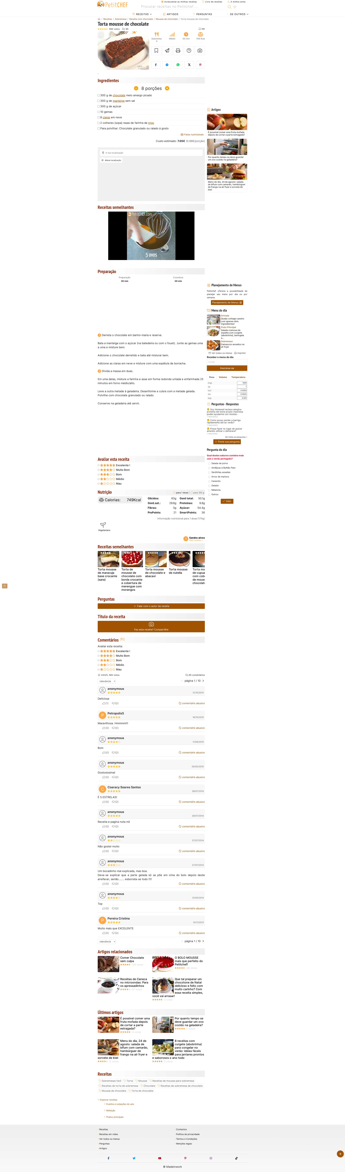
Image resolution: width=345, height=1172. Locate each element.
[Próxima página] (203, 680)
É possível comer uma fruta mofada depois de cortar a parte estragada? (135, 1023)
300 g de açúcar (110, 106)
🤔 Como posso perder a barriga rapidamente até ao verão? (224, 421)
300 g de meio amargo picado (126, 95)
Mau (118, 483)
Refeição (110, 1110)
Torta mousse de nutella (178, 571)
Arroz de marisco (220, 476)
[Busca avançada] (234, 7)
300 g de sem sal (117, 100)
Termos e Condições (186, 1139)
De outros (237, 14)
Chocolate (149, 1085)
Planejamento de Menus (225, 302)
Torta (130, 1080)
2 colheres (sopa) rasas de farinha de (127, 122)
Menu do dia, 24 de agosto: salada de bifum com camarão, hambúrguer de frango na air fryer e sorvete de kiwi (123, 1049)
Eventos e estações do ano (120, 1104)
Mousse (142, 1080)
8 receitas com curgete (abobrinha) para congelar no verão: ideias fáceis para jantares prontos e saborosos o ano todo (178, 1049)
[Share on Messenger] (167, 65)
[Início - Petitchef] (99, 19)
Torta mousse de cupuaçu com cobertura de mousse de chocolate (203, 576)
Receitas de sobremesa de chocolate (182, 1085)
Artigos (172, 14)
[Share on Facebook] (156, 65)
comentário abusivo (193, 703)
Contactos (181, 1129)
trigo (151, 122)
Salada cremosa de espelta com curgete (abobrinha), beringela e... (232, 334)
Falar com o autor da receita (152, 606)
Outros (214, 494)
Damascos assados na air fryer (232, 345)
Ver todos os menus (221, 353)
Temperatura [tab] (238, 377)
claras (106, 117)
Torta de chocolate (142, 1090)
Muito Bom (122, 469)
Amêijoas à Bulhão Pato (223, 467)
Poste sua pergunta (228, 441)
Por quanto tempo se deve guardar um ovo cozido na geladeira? (189, 1022)
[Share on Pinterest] (200, 65)
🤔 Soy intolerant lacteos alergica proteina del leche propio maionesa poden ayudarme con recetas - (225, 411)
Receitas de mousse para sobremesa (173, 1080)
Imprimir (241, 353)
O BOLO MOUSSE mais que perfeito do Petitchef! (189, 961)
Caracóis (215, 481)
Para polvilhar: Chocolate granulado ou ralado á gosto (134, 128)
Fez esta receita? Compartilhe (151, 629)
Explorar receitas (108, 1099)
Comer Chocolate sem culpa (132, 959)
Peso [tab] (211, 377)
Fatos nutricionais (194, 134)
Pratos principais (114, 1117)
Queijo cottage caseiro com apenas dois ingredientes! (232, 321)
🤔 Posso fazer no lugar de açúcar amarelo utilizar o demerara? (224, 430)
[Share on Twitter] (189, 65)
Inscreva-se (227, 368)
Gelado (215, 485)
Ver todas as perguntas (235, 437)
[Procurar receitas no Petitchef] (229, 6)
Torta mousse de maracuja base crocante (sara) (107, 574)
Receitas (142, 14)
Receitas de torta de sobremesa (120, 1085)
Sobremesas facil (111, 1080)
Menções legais (184, 1143)
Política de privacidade (188, 1134)
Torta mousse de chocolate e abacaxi (155, 573)
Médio (119, 479)
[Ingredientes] (4, 586)
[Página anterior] (182, 680)
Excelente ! (122, 465)
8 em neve (111, 117)
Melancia (215, 490)
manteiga (119, 100)
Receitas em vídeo (108, 1134)
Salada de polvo (219, 463)
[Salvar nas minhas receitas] (156, 50)
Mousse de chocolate (114, 1090)
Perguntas (204, 14)
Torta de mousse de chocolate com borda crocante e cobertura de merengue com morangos (131, 579)
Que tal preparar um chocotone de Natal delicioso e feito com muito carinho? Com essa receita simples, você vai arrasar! (177, 987)
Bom (118, 474)
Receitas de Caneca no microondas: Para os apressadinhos (134, 982)
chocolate (119, 95)
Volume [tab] (223, 377)
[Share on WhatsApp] (178, 65)
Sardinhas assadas (220, 472)
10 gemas (106, 111)
